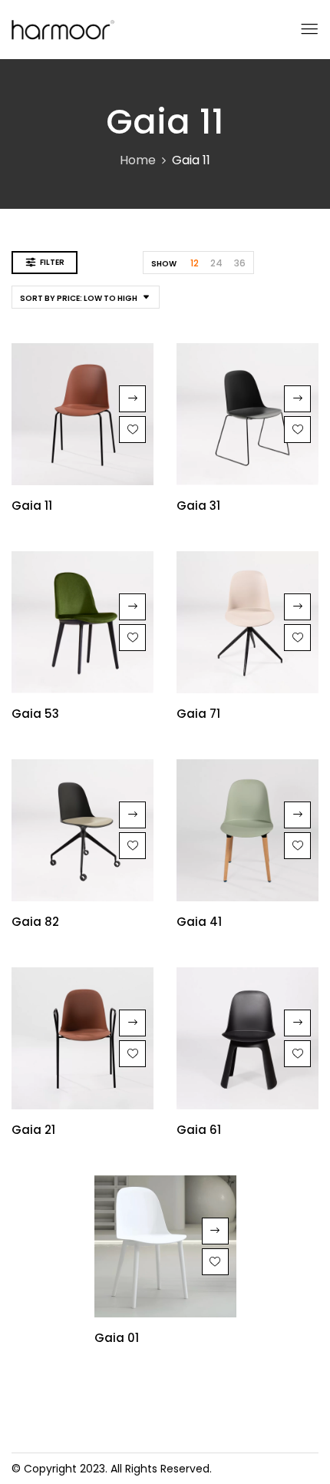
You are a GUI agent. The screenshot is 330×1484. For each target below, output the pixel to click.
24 (216, 262)
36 (240, 262)
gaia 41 (199, 922)
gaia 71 (198, 714)
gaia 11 (32, 505)
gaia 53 (35, 714)
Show (164, 263)
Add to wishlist (132, 429)
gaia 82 (35, 922)
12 (194, 262)
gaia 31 (198, 505)
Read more (132, 398)
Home (138, 160)
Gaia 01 (116, 1338)
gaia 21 (33, 1130)
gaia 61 (199, 1130)
